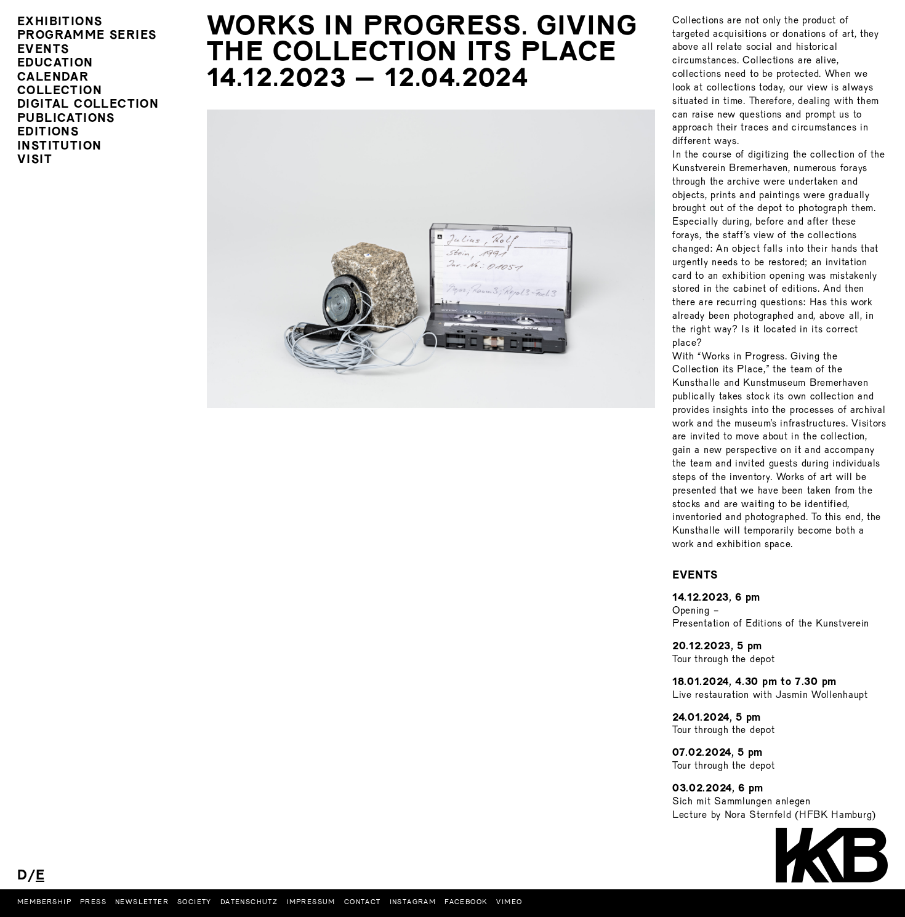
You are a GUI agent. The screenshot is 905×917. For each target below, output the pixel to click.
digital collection (88, 105)
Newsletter (142, 902)
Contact (362, 902)
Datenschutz (249, 902)
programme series (86, 36)
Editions (48, 132)
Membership (44, 902)
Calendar (53, 78)
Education (55, 63)
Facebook (466, 902)
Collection (59, 91)
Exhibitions (59, 22)
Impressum (311, 902)
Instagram (413, 902)
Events (43, 50)
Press (93, 902)
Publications (66, 119)
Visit (34, 160)
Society (194, 902)
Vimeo (509, 902)
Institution (59, 147)
